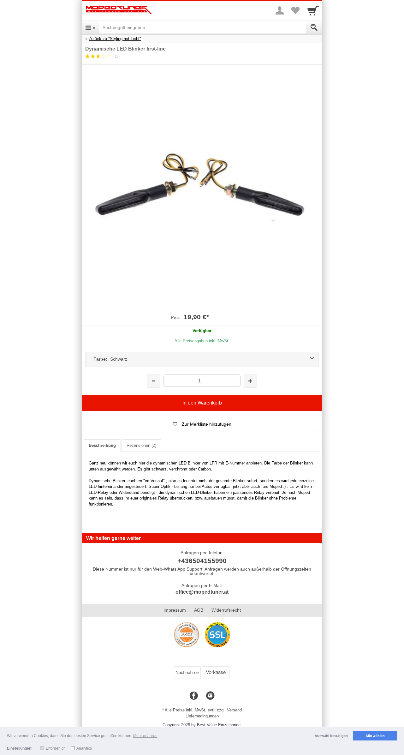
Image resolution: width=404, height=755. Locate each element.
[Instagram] (210, 696)
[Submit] (314, 27)
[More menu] (279, 10)
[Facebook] (194, 696)
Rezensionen (141, 445)
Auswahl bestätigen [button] (331, 736)
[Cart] (313, 10)
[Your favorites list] (295, 10)
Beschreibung (102, 445)
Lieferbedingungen (202, 716)
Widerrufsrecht (226, 610)
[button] (202, 424)
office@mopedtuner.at (202, 592)
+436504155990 (202, 560)
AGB (198, 610)
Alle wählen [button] (375, 736)
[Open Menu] (90, 27)
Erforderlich (56, 748)
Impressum (174, 610)
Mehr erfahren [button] (145, 736)
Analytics (84, 748)
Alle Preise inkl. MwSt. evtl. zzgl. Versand (203, 710)
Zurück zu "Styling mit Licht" (115, 38)
